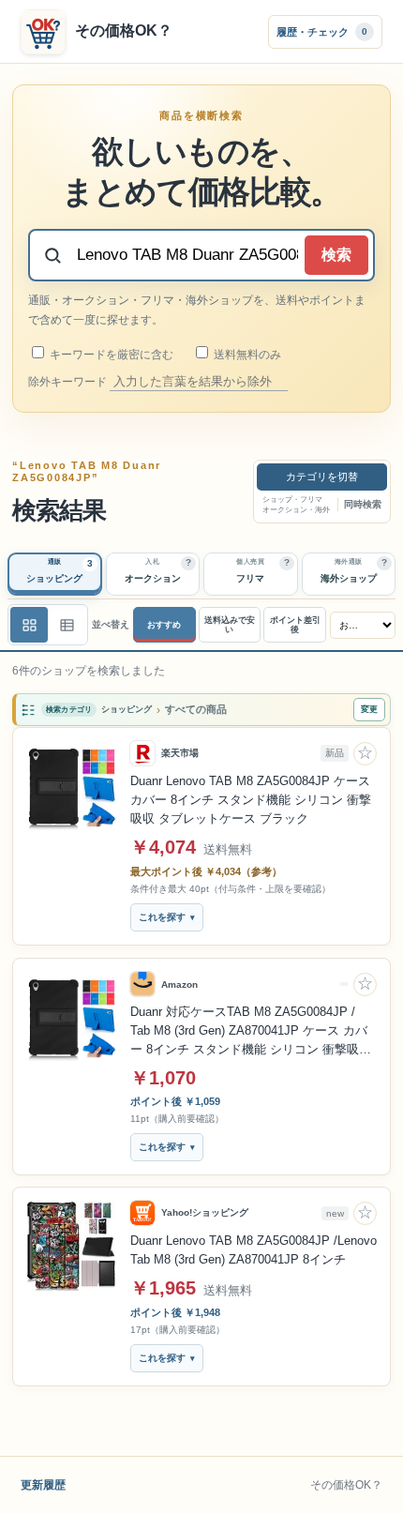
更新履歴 (43, 1484)
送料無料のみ (246, 354)
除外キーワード (69, 381)
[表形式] (66, 625)
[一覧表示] (29, 625)
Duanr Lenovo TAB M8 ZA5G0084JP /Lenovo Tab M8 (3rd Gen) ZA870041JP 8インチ (253, 1250)
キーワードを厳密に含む (110, 354)
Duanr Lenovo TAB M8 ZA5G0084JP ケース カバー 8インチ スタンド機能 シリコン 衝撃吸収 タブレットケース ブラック (250, 799)
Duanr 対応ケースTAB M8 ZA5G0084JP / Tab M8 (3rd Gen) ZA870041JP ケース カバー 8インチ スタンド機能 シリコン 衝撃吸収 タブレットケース (250, 1032)
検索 (336, 255)
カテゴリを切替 (322, 476)
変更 (369, 709)
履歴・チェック (321, 31)
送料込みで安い (229, 625)
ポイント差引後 (295, 625)
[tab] (54, 574)
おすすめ (164, 624)
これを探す (162, 918)
